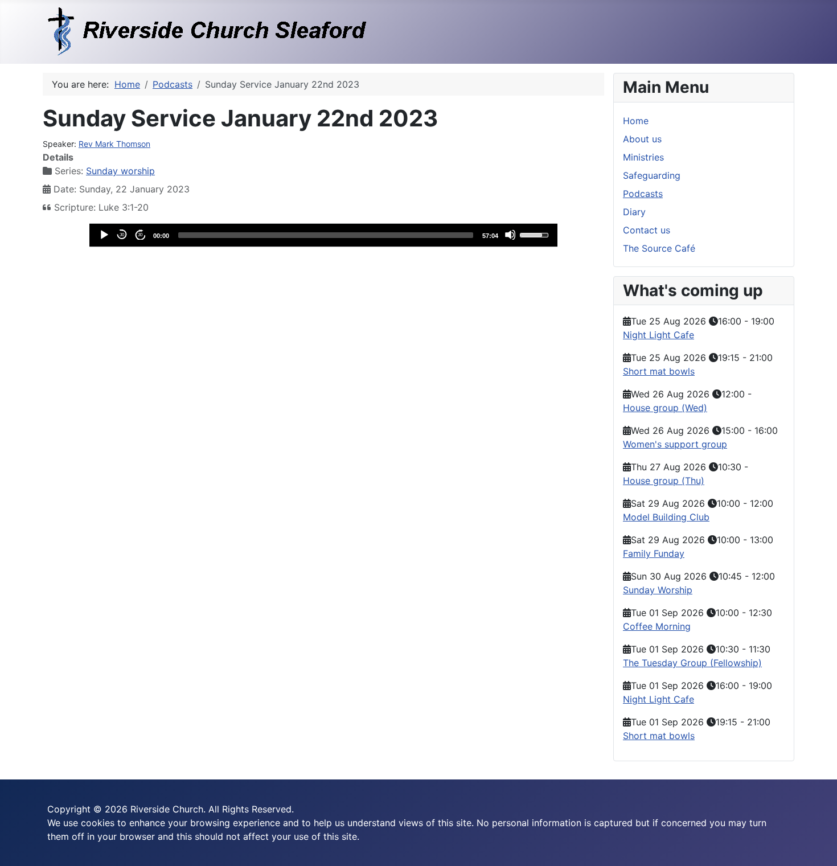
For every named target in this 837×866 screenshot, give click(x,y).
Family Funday (653, 553)
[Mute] (510, 234)
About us (642, 139)
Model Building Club (666, 517)
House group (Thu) (663, 480)
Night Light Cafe (658, 334)
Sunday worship (120, 171)
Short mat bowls (659, 371)
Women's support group (675, 444)
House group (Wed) (665, 407)
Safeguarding (651, 175)
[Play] (104, 234)
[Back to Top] (817, 845)
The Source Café (659, 248)
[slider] (325, 235)
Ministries (643, 157)
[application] (323, 235)
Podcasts (643, 193)
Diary (634, 211)
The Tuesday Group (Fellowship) (692, 662)
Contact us (646, 230)
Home (636, 120)
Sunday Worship (657, 590)
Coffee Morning (657, 626)
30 (122, 234)
